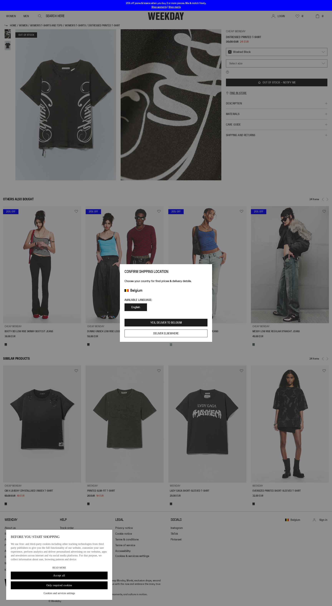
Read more (59, 567)
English (135, 307)
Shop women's (159, 7)
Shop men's (174, 7)
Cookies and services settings (59, 593)
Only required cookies (59, 585)
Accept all (59, 575)
